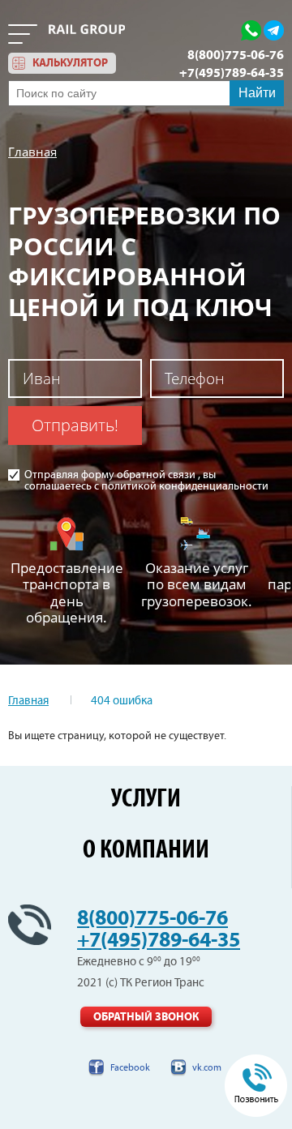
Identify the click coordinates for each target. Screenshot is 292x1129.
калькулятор (70, 63)
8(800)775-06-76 (235, 55)
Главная (32, 151)
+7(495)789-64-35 (231, 73)
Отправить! (75, 425)
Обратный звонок (146, 1017)
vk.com (206, 1068)
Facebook (130, 1068)
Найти (257, 93)
